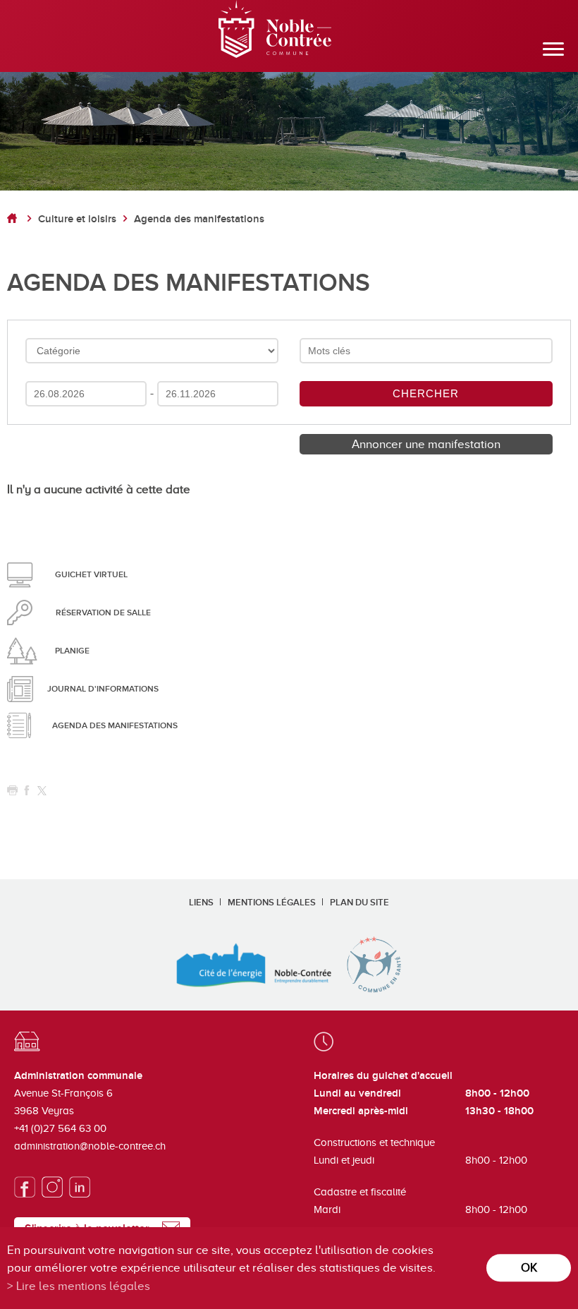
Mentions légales (272, 902)
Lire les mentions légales (83, 1286)
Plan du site (359, 902)
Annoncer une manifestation (426, 444)
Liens (201, 902)
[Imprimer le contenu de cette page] (12, 790)
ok (529, 1267)
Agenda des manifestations (199, 219)
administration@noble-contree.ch (90, 1146)
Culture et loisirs (77, 219)
